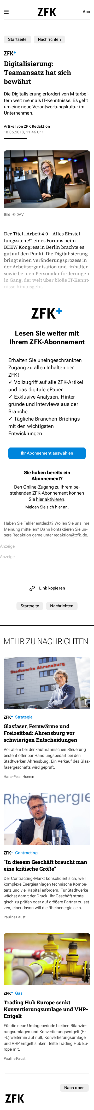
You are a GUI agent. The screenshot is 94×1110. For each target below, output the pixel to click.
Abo (86, 11)
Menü (6, 12)
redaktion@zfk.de (70, 535)
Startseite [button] (46, 12)
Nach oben (74, 1087)
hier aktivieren (50, 499)
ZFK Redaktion (37, 126)
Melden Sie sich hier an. (47, 507)
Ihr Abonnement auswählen (47, 453)
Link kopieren (52, 588)
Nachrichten (49, 39)
